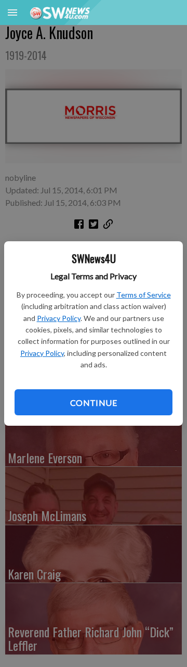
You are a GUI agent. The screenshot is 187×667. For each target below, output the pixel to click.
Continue (93, 402)
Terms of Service (143, 294)
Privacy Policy (59, 318)
